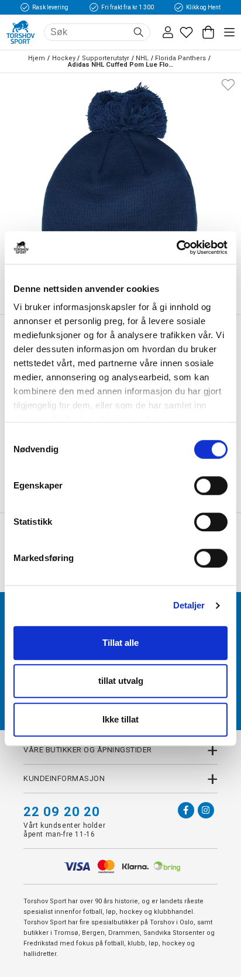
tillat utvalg (120, 681)
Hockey (63, 58)
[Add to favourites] (228, 83)
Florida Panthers (180, 58)
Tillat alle (120, 643)
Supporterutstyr (105, 58)
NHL (142, 58)
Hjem (36, 58)
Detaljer (189, 605)
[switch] (211, 485)
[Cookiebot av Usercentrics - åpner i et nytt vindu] (176, 247)
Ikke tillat (120, 719)
